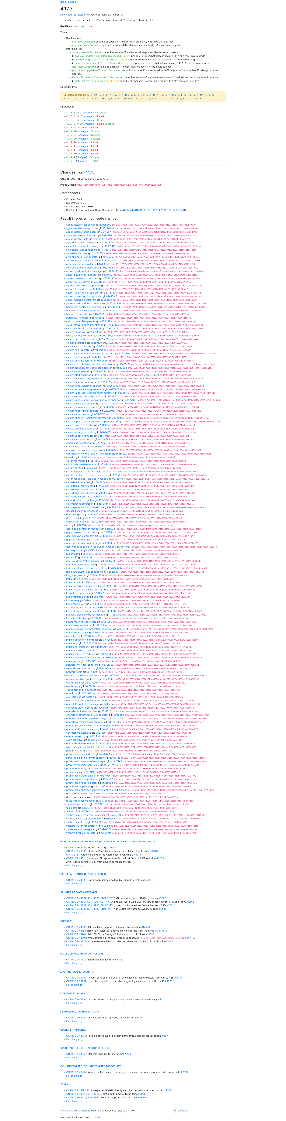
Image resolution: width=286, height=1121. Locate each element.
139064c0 (101, 625)
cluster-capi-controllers (79, 346)
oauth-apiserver (75, 682)
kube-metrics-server (77, 596)
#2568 (162, 898)
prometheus (73, 772)
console (66, 921)
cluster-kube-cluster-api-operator (85, 389)
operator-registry (76, 736)
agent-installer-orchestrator (81, 235)
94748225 (99, 314)
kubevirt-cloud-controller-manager (86, 614)
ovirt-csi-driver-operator (80, 743)
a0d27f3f (130, 399)
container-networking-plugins (83, 450)
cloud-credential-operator (81, 321)
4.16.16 (162, 94)
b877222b (99, 442)
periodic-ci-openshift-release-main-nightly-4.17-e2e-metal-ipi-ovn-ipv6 (137, 80)
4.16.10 (91, 94)
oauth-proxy (73, 686)
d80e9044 (96, 768)
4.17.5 (186, 98)
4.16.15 (150, 94)
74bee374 (122, 628)
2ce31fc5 (98, 435)
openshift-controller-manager (83, 704)
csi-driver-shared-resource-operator (86, 475)
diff (183, 210)
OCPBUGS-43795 (76, 937)
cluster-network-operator (79, 892)
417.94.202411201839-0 (135, 210)
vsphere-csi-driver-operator (82, 825)
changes (89, 112)
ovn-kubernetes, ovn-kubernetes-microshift (90, 1066)
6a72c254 (91, 467)
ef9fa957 (93, 514)
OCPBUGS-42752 (76, 1035)
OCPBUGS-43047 (76, 847)
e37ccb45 (94, 682)
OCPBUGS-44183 (76, 930)
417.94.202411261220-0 (166, 210)
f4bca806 (100, 349)
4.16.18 (186, 94)
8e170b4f (92, 671)
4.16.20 (209, 94)
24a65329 (110, 450)
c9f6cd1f (114, 675)
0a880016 (96, 357)
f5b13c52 (95, 460)
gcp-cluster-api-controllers (81, 532)
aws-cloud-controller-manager (83, 246)
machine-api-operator (78, 625)
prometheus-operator (78, 786)
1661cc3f (111, 818)
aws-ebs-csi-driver (77, 253)
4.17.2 (156, 98)
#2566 (190, 901)
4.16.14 (138, 94)
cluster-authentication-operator (84, 328)
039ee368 (97, 822)
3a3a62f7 (104, 564)
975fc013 (100, 374)
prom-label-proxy (76, 768)
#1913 (150, 879)
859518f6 (91, 518)
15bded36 (108, 407)
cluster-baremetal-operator (81, 339)
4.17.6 (197, 98)
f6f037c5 (115, 757)
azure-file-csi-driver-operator (83, 292)
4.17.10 (71, 153)
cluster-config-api (76, 357)
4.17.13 (71, 146)
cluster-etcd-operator (78, 374)
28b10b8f (99, 596)
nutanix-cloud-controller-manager (85, 675)
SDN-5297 (106, 898)
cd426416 (104, 242)
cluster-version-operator (80, 439)
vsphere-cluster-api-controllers (83, 818)
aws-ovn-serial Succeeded (87, 52)
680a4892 (88, 557)
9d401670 (110, 260)
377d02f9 (88, 636)
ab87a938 (98, 489)
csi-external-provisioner (79, 485)
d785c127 (90, 661)
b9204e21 (112, 271)
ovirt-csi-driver (74, 739)
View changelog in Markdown (77, 1110)
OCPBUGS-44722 (76, 941)
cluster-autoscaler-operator (81, 335)
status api (78, 26)
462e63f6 (98, 607)
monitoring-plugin (72, 993)
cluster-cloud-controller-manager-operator (90, 353)
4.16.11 (103, 94)
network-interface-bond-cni (82, 664)
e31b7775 (99, 414)
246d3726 (112, 328)
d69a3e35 (106, 299)
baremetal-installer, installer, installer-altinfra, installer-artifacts (107, 841)
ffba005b (121, 367)
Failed (100, 116)
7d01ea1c (100, 650)
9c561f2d (106, 532)
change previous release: (112, 1110)
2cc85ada (107, 339)
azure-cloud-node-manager (81, 274)
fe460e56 (103, 485)
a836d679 (106, 321)
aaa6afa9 (104, 754)
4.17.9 (70, 157)
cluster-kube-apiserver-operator (84, 385)
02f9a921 (97, 618)
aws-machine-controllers (80, 264)
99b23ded (108, 335)
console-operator (76, 446)
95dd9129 (96, 342)
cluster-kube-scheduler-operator (84, 396)
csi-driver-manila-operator (81, 464)
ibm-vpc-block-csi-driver (80, 564)
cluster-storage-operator (80, 432)
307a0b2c (89, 600)
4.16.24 (92, 98)
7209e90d (104, 425)
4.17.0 (135, 98)
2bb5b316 (98, 253)
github (98, 1117)
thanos (70, 811)
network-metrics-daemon (80, 668)
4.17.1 (145, 98)
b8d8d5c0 (88, 643)
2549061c (111, 310)
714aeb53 (95, 575)
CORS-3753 (73, 854)
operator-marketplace (78, 732)
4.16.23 (80, 98)
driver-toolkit (73, 518)
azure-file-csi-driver (77, 289)
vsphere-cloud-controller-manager (85, 814)
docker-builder (74, 510)
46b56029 (113, 378)
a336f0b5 (106, 621)
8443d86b (116, 568)
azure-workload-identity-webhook (85, 303)
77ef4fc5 (102, 346)
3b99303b (98, 238)
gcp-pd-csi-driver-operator (81, 543)
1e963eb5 (103, 707)
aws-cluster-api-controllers (81, 249)
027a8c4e (106, 471)
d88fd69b (107, 782)
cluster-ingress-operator (80, 382)
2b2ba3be (118, 417)
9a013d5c (96, 331)
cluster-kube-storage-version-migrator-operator (93, 399)
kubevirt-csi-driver (76, 618)
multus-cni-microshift (78, 646)
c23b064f (107, 543)
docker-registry (75, 514)
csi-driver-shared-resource (81, 471)
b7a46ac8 (112, 296)
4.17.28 (71, 131)
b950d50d (111, 657)
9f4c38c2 (98, 289)
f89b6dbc (118, 714)
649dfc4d (105, 725)
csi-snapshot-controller (79, 503)
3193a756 (95, 521)
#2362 (184, 1072)
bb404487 (105, 432)
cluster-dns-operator (78, 371)
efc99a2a (106, 464)
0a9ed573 (124, 392)
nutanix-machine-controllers (82, 679)
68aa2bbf (108, 679)
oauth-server (73, 689)
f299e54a (109, 704)
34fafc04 (111, 611)
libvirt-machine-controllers (81, 621)
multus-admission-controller (82, 639)
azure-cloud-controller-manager (84, 271)
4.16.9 (125, 98)
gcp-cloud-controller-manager (83, 528)
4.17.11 (71, 149)
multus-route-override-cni (80, 653)
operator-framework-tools (81, 725)
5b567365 (84, 811)
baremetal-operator (77, 314)
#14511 (171, 941)
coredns (70, 457)
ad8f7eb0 (110, 560)
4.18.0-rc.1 (74, 120)
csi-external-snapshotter (80, 492)
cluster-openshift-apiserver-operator (87, 417)
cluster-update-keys (77, 435)
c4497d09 (91, 696)
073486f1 (82, 578)
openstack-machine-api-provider (84, 721)
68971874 (113, 721)
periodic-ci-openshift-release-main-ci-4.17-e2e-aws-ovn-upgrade (140, 55)
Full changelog (74, 865)
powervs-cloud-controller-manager (86, 761)
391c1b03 (105, 653)
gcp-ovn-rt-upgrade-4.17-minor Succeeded (96, 70)
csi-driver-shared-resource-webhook (87, 478)
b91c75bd (107, 267)
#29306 (167, 1090)
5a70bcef (90, 689)
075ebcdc (96, 496)
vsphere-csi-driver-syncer (80, 829)
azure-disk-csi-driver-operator (83, 285)
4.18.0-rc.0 (74, 123)
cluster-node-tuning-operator (82, 410)
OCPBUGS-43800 (76, 851)
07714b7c (86, 693)
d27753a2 (108, 256)
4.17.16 (71, 142)
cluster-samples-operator (80, 428)
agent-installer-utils (77, 238)
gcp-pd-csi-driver (76, 539)
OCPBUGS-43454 (76, 1072)
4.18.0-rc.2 (74, 116)
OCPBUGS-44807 (76, 898)
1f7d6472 (98, 804)
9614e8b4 (108, 228)
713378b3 (103, 589)
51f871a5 (100, 732)
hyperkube (72, 553)
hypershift (72, 557)
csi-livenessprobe (76, 496)
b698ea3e (111, 586)
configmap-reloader (77, 442)
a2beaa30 (113, 571)
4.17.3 (166, 98)
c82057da (81, 525)
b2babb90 (105, 224)
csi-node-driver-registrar (80, 500)
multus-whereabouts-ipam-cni (83, 657)
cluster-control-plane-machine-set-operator (91, 364)
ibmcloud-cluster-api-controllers (84, 571)
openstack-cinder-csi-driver (82, 711)
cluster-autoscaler (76, 331)
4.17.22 (71, 135)
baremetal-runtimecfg (78, 317)
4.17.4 (176, 98)
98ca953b (113, 396)
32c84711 (105, 403)
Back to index (68, 1)
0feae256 (104, 743)
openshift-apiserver (73, 1029)
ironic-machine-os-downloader (83, 586)
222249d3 (110, 410)
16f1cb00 (108, 779)
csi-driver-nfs (73, 467)
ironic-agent (73, 582)
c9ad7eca (107, 825)
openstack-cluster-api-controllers (84, 1047)
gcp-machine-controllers (80, 535)
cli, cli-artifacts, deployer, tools (83, 874)
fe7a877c (109, 764)
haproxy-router (74, 550)
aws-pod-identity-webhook (81, 267)
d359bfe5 (108, 278)
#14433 (191, 937)
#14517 (150, 934)
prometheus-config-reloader (82, 779)
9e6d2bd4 (114, 306)
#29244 (142, 1097)
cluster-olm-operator (78, 414)
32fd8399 (124, 353)
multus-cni (72, 643)
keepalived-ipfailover (78, 593)
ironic (69, 578)
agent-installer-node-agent (81, 231)
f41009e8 (95, 446)
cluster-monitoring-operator (82, 407)
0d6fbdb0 (104, 535)
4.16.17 (174, 94)
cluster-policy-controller (80, 425)
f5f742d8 (89, 582)
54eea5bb (100, 371)
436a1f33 (104, 500)
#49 (121, 959)
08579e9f (125, 546)
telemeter (71, 807)
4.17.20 (71, 138)
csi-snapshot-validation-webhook (85, 507)
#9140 (154, 851)
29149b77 (106, 231)
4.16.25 (104, 98)
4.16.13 (127, 94)
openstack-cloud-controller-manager (87, 718)
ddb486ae (105, 668)
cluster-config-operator (79, 360)
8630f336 (108, 664)
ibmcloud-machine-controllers (81, 953)
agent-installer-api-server (80, 224)
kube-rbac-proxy (76, 603)
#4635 (168, 981)
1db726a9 (93, 739)
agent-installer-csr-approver (82, 228)
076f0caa (107, 639)
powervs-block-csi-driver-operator (86, 757)
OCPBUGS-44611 (76, 858)
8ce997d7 (110, 528)
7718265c (95, 603)
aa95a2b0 (112, 385)
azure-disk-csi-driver (78, 281)
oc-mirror (71, 693)
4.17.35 (71, 127)
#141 (141, 1017)
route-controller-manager (80, 800)
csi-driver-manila (75, 460)
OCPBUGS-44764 (76, 934)
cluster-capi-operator (78, 349)
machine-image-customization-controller (89, 628)
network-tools (74, 671)
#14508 (145, 927)
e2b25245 (87, 807)
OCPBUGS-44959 (76, 1053)
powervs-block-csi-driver (80, 754)
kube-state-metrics (77, 607)
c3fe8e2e (99, 482)
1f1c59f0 (106, 249)
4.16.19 (197, 94)
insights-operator (76, 575)
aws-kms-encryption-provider (83, 260)
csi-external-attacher (78, 482)
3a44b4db (105, 428)
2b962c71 (128, 421)
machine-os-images (77, 632)
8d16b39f (103, 700)
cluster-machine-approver (80, 403)
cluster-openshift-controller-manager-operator (92, 421)
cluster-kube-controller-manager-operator (90, 392)
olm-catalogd (73, 696)
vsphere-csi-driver (76, 822)
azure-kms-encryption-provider (84, 296)
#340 (128, 1053)
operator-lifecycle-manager (81, 729)
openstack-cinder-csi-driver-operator (87, 714)
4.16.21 (68, 98)
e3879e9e (100, 593)
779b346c (113, 324)
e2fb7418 (89, 772)
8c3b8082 (104, 439)
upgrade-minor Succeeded (87, 45)
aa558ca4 (104, 492)
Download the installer (73, 14)
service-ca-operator (77, 804)
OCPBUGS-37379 (76, 959)
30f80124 (90, 686)
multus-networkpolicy (78, 650)
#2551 (170, 905)
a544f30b (99, 281)
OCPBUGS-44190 (76, 1090)
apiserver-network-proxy (80, 242)
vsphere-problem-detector (81, 832)
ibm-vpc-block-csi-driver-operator (85, 568)
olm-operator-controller (79, 700)
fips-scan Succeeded (84, 66)
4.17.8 (70, 161)
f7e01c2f (125, 364)
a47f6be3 (104, 800)
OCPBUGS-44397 (76, 1017)
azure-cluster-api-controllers (82, 278)
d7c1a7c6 (105, 775)
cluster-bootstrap (76, 342)
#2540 (163, 908)
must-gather (73, 661)
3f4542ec (115, 614)
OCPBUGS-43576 (76, 1093)
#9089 (112, 847)
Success (101, 112)
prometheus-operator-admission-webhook (90, 789)
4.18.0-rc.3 (74, 112)
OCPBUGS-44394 (76, 999)
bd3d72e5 (116, 761)
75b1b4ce (115, 303)
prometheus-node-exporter (81, 782)
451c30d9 (104, 264)
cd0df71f (106, 832)
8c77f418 (110, 246)
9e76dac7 (98, 632)
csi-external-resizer (77, 489)
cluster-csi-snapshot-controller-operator (89, 367)
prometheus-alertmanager (81, 775)
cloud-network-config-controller (84, 324)
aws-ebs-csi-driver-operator (82, 256)
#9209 (160, 858)
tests (64, 1084)
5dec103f (92, 510)
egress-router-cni (76, 521)
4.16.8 (115, 98)
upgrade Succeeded (83, 41)
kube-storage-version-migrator (83, 611)
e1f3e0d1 (100, 317)
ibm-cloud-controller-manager (83, 560)
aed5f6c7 (114, 389)
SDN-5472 (106, 901)
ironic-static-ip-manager (80, 589)
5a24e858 (88, 553)
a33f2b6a (93, 550)
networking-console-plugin (79, 1011)
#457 (165, 1035)
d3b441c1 (85, 457)
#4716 (178, 977)
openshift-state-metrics (79, 707)
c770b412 (96, 539)
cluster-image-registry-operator (84, 378)
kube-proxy (72, 600)
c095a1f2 (117, 475)
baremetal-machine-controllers (83, 310)
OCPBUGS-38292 (76, 977)
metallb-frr (72, 636)
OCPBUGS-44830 (76, 879)
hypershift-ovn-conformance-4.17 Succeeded (97, 77)
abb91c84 (105, 746)
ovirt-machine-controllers (80, 746)
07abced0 (115, 814)
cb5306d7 (104, 382)
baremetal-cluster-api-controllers (85, 306)
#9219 (137, 854)
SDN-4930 (93, 898)
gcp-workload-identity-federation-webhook (91, 546)
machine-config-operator (77, 971)
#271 (161, 999)
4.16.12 (115, 94)
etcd (68, 525)
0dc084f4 (102, 360)
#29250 (142, 1093)
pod (68, 750)
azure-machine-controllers (81, 299)
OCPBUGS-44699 (76, 927)
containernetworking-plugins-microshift (88, 453)
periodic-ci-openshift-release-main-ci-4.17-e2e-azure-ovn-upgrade (143, 63)
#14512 (163, 930)
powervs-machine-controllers (83, 764)
